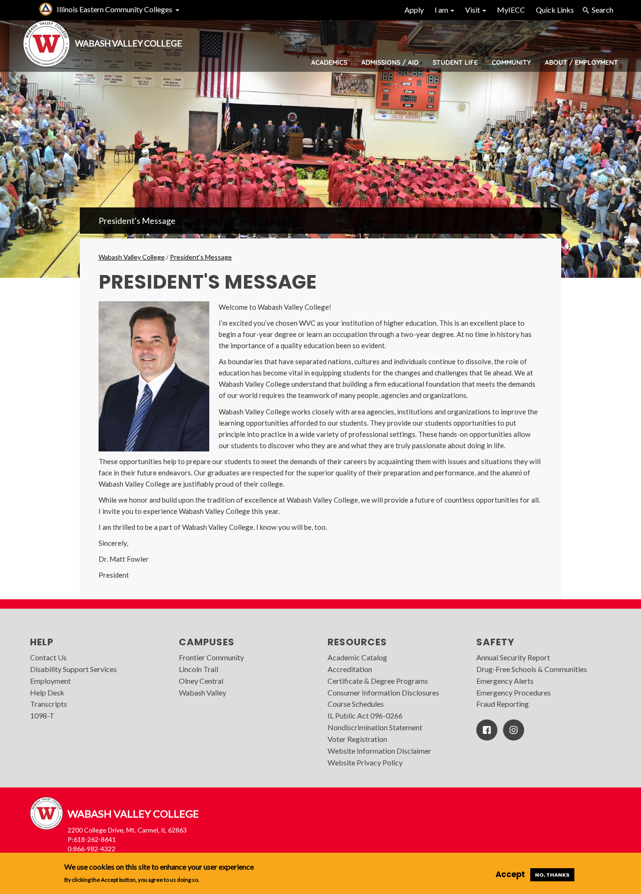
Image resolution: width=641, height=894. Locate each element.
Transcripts (48, 703)
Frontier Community (211, 657)
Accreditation (350, 669)
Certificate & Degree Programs (378, 680)
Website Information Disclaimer (379, 750)
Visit (473, 9)
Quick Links (555, 9)
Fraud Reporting (502, 703)
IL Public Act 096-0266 (365, 715)
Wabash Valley (202, 692)
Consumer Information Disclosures (383, 692)
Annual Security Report (513, 657)
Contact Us (48, 657)
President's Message (137, 220)
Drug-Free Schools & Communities (531, 669)
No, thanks (552, 875)
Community (511, 62)
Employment (50, 680)
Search (602, 9)
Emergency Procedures (513, 692)
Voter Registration (357, 738)
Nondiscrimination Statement (375, 727)
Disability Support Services (73, 669)
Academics (329, 62)
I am (442, 9)
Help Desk (47, 692)
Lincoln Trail (198, 669)
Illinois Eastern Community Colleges (114, 9)
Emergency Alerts (505, 680)
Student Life (455, 62)
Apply (414, 9)
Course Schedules (356, 703)
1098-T (42, 715)
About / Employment (581, 62)
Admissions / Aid (390, 62)
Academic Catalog (357, 657)
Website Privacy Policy (365, 762)
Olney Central (201, 680)
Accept (510, 874)
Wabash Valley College (132, 257)
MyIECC (511, 9)
